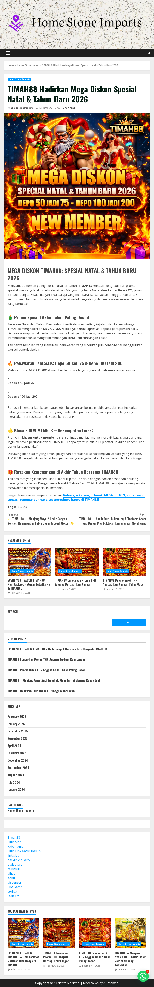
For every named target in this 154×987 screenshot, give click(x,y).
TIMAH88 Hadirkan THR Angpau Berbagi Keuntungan (41, 691)
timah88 (22, 507)
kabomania (15, 846)
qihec (11, 873)
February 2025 (17, 753)
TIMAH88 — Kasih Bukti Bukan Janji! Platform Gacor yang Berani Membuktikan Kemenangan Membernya (112, 518)
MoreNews (91, 983)
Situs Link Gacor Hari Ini (24, 851)
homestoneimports (22, 107)
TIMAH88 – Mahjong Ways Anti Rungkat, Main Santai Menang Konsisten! (54, 680)
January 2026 (16, 724)
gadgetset (15, 864)
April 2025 (14, 745)
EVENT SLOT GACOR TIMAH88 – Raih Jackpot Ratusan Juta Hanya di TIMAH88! (29, 562)
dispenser (14, 882)
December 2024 (18, 760)
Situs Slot (14, 842)
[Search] (149, 53)
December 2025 (18, 731)
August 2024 (16, 775)
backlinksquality (19, 860)
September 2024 (18, 767)
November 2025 (18, 738)
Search (13, 612)
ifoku (11, 878)
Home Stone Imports (19, 79)
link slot (13, 855)
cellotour (14, 869)
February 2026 (17, 716)
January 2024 (16, 789)
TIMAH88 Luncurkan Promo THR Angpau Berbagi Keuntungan (77, 562)
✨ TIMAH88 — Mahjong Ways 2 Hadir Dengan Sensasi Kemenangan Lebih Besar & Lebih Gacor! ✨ (41, 518)
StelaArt (13, 896)
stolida (12, 891)
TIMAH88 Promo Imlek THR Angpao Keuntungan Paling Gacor (124, 562)
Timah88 (14, 837)
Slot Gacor (15, 887)
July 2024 (14, 782)
